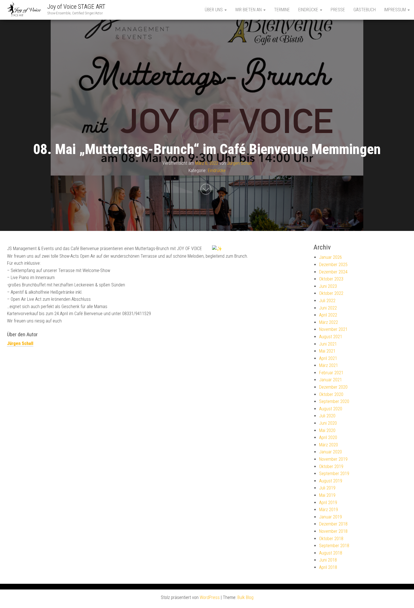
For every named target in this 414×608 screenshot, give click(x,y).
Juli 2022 (327, 300)
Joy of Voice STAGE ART (76, 6)
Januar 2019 (330, 517)
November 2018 (333, 531)
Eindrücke (308, 9)
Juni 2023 (328, 286)
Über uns (214, 9)
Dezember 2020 (333, 387)
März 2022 (328, 322)
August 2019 (330, 481)
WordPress (210, 597)
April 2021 (328, 358)
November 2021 (333, 329)
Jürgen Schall (239, 163)
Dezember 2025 (333, 264)
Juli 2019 (327, 488)
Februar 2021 (331, 372)
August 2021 (330, 336)
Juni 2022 (328, 308)
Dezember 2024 (333, 272)
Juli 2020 (327, 415)
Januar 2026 (330, 257)
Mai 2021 (327, 351)
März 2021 (328, 365)
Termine (282, 9)
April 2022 (328, 315)
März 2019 (328, 509)
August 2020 (330, 408)
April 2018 (328, 567)
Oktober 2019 (331, 466)
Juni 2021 (328, 344)
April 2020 (328, 437)
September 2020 (334, 401)
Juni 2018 (328, 560)
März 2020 (328, 444)
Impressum (395, 9)
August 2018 (330, 553)
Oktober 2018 (331, 538)
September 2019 (334, 473)
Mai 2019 (327, 495)
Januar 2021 (330, 379)
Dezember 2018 (333, 524)
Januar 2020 (330, 452)
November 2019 (333, 459)
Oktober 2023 (331, 279)
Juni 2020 (328, 423)
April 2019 (328, 502)
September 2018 (334, 545)
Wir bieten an (249, 9)
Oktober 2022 (331, 293)
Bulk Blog (245, 597)
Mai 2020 (327, 430)
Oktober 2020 (331, 394)
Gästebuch (364, 9)
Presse (338, 9)
